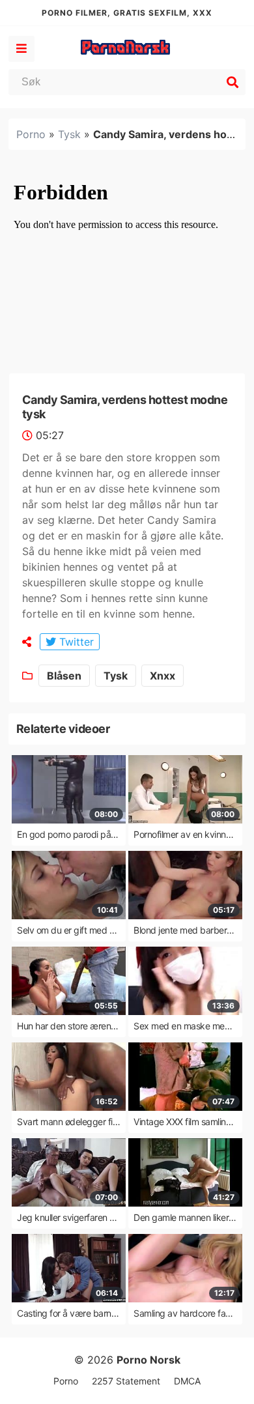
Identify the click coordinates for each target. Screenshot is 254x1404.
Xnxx (162, 675)
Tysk (69, 134)
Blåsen (64, 675)
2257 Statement (126, 1380)
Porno (31, 134)
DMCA (187, 1380)
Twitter (75, 641)
